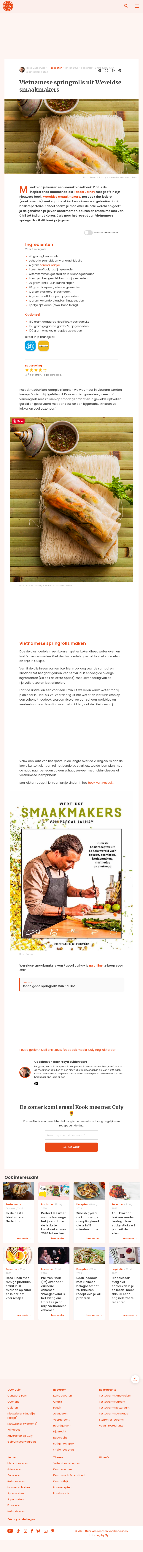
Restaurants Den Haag (113, 1413)
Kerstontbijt (60, 1481)
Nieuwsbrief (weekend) (22, 1424)
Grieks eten (14, 1469)
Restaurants (107, 1390)
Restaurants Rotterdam (114, 1407)
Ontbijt (57, 1402)
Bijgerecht (59, 1431)
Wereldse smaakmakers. (62, 197)
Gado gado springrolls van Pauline (49, 986)
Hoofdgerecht (62, 1425)
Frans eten (14, 1505)
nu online (95, 965)
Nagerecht (60, 1437)
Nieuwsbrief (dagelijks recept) (21, 1415)
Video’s (104, 1457)
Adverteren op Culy (20, 1436)
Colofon (12, 1407)
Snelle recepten (63, 1449)
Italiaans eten (16, 1481)
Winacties (13, 1430)
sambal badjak (50, 265)
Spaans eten (15, 1493)
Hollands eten (16, 1511)
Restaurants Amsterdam (115, 1395)
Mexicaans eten (17, 1463)
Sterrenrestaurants (111, 1420)
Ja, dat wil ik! (71, 1147)
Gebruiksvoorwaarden (21, 1442)
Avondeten (60, 1413)
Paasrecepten (62, 1487)
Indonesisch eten (18, 1487)
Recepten (56, 67)
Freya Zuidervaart (36, 67)
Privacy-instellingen (21, 1519)
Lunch (57, 1407)
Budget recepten (64, 1443)
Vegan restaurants (111, 1425)
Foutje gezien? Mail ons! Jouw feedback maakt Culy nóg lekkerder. (67, 1050)
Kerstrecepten (62, 1395)
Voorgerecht (61, 1420)
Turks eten (14, 1475)
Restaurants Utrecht (112, 1402)
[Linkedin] (36, 1083)
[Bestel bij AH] (30, 346)
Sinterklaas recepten (66, 1463)
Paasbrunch (61, 1493)
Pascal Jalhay (84, 192)
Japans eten (15, 1499)
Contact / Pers (17, 1395)
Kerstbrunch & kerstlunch (69, 1475)
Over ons (13, 1402)
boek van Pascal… (101, 783)
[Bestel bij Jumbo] (43, 346)
